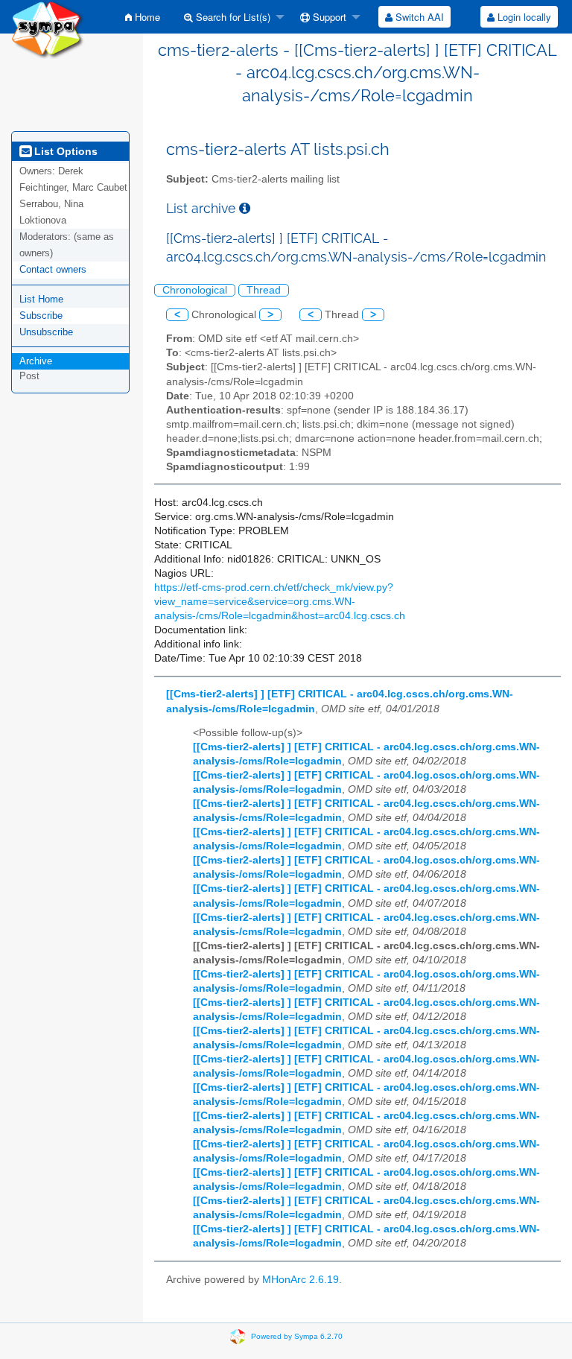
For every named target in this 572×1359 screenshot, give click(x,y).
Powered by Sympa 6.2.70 (297, 1335)
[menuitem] (142, 17)
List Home (41, 299)
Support (328, 17)
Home (146, 17)
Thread (264, 290)
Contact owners (52, 269)
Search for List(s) (231, 17)
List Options (64, 151)
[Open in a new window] (244, 208)
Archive (35, 361)
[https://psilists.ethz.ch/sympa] (47, 28)
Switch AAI (418, 17)
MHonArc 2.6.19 (300, 1279)
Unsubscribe (46, 332)
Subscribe (41, 315)
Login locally (523, 17)
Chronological (194, 290)
